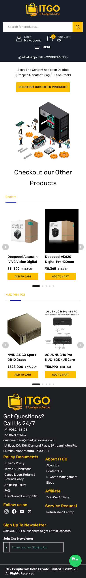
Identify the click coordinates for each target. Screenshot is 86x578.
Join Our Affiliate (57, 497)
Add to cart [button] (23, 276)
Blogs (50, 482)
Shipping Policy (15, 485)
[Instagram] (6, 511)
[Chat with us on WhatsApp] (75, 561)
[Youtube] (22, 511)
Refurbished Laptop (60, 512)
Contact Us (54, 471)
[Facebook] (14, 511)
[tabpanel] (24, 244)
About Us (52, 465)
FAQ (7, 490)
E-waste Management (61, 477)
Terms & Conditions (17, 469)
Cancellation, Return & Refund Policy (20, 477)
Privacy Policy (14, 463)
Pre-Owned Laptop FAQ (20, 496)
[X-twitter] (29, 511)
